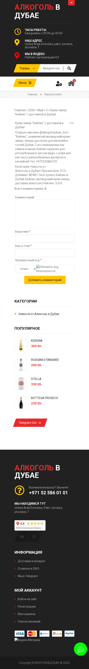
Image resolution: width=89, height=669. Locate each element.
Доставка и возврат (31, 561)
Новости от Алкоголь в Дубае (39, 314)
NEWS (33, 175)
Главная (32, 94)
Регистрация (26, 606)
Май (40, 110)
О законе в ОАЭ (28, 568)
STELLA (36, 379)
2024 (31, 110)
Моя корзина (26, 614)
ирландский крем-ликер (52, 179)
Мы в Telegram (27, 576)
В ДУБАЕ (37, 11)
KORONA (37, 340)
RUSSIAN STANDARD (45, 359)
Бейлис (30, 179)
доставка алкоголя (28, 183)
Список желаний (28, 621)
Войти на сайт (27, 599)
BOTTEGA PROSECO (44, 398)
